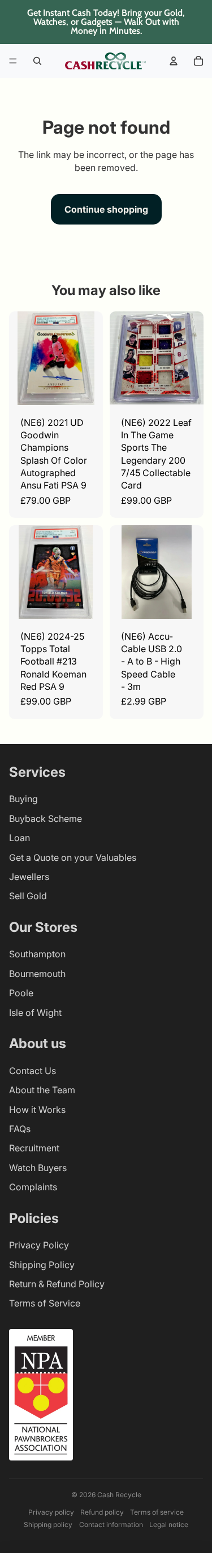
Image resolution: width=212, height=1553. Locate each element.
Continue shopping (106, 209)
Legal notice (168, 1524)
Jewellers (29, 876)
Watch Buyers (38, 1167)
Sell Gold (28, 895)
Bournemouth (37, 973)
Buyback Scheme (45, 818)
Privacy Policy (39, 1245)
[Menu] (13, 61)
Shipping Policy (42, 1264)
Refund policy (102, 1512)
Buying (23, 798)
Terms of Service (44, 1303)
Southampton (37, 954)
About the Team (42, 1090)
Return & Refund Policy (57, 1284)
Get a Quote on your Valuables (72, 857)
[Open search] (37, 61)
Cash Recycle (119, 1494)
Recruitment (34, 1148)
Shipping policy (48, 1524)
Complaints (33, 1187)
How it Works (37, 1109)
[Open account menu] (173, 61)
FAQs (20, 1128)
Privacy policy (51, 1512)
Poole (21, 992)
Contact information (111, 1524)
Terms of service (157, 1512)
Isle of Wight (35, 1012)
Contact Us (32, 1070)
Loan (19, 837)
